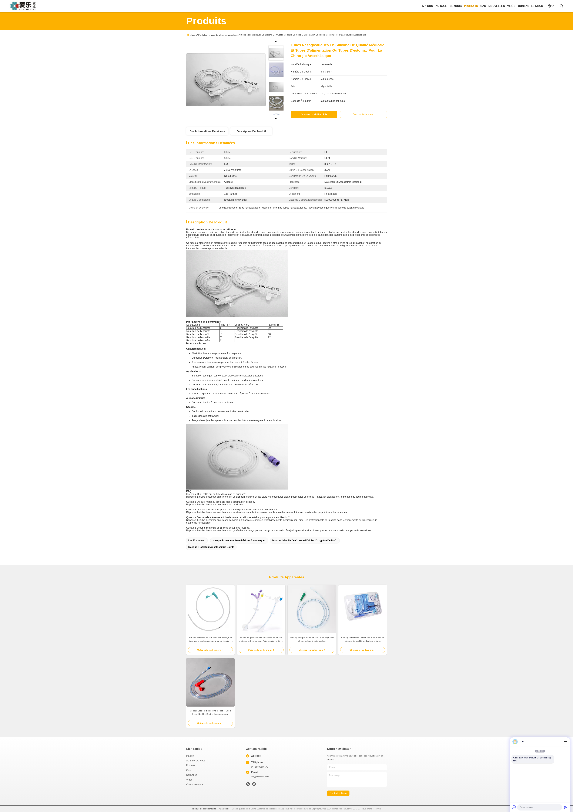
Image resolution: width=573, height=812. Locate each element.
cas (483, 5)
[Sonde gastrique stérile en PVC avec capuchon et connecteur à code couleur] (312, 609)
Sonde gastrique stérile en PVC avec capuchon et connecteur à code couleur (312, 639)
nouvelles (496, 5)
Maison (427, 5)
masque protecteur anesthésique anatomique (238, 540)
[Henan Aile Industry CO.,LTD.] (24, 6)
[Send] (565, 807)
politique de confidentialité (204, 809)
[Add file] (514, 807)
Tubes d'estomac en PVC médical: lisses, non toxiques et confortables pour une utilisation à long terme (210, 639)
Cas (188, 770)
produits (471, 5)
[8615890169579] (254, 785)
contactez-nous (530, 5)
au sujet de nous (448, 5)
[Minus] (565, 741)
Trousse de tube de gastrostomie (223, 35)
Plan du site (223, 809)
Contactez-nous (194, 784)
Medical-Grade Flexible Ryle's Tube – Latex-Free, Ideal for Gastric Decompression (210, 712)
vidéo (511, 5)
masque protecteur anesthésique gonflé (211, 547)
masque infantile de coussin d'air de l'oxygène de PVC (304, 540)
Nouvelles (191, 775)
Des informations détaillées (207, 131)
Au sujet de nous (195, 760)
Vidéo (189, 779)
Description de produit (251, 131)
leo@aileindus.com (260, 776)
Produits (202, 35)
